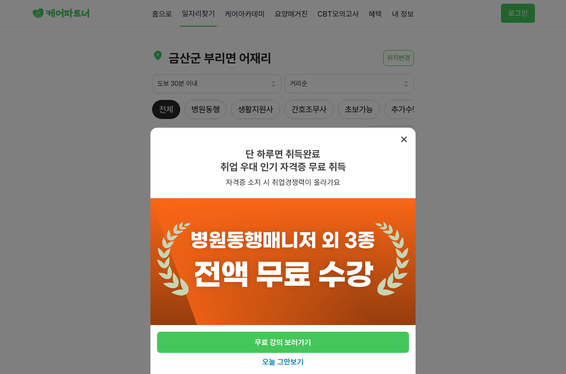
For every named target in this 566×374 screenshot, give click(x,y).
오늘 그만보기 (283, 361)
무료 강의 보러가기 (283, 342)
